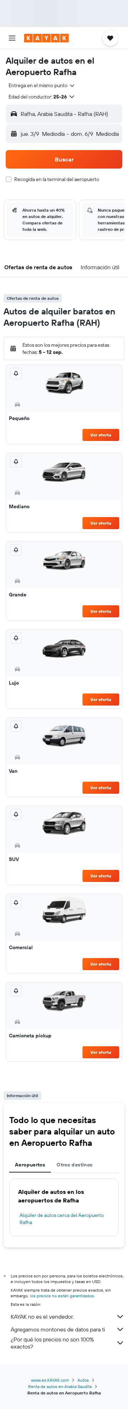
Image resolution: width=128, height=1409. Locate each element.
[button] (12, 38)
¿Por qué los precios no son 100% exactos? (52, 1343)
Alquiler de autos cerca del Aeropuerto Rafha (62, 1218)
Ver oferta (100, 434)
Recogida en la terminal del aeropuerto (56, 179)
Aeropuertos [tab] (30, 1164)
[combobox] (42, 85)
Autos (83, 1380)
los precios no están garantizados (62, 1295)
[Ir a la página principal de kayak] (46, 38)
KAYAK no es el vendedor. (42, 1316)
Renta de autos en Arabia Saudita (60, 1386)
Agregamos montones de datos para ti (58, 1329)
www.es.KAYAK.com (50, 1380)
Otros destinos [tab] (74, 1164)
